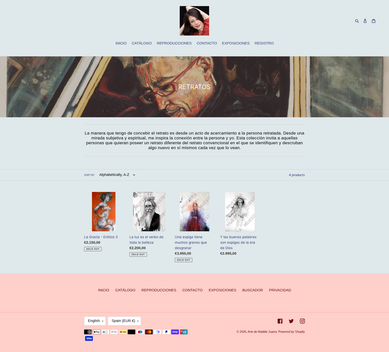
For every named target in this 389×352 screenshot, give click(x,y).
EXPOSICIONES (222, 290)
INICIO (103, 290)
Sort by (89, 175)
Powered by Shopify (291, 331)
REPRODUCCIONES (158, 290)
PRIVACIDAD (280, 290)
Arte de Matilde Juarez (262, 331)
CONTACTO (192, 290)
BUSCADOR (252, 290)
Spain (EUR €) (123, 321)
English (94, 321)
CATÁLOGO (125, 290)
